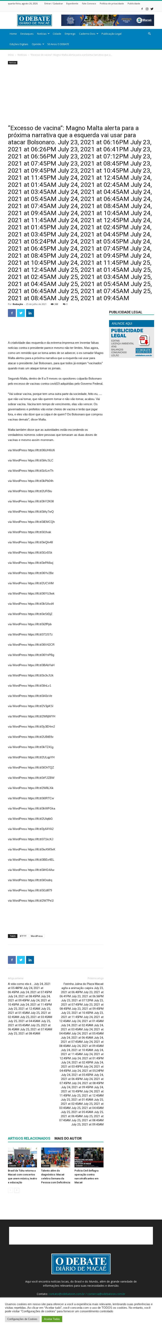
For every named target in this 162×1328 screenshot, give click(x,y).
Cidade (57, 33)
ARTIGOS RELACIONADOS (29, 1138)
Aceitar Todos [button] (52, 1319)
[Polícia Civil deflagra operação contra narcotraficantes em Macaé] (89, 1157)
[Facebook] (142, 8)
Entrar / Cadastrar (53, 3)
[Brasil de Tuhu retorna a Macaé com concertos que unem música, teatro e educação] (22, 1157)
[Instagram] (147, 8)
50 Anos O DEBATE (58, 44)
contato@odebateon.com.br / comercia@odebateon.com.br (87, 1294)
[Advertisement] (81, 94)
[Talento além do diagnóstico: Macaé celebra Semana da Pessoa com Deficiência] (55, 1157)
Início (11, 54)
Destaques (27, 33)
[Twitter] (152, 8)
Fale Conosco (89, 3)
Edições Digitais (19, 44)
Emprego (70, 33)
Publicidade (134, 3)
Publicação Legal (112, 33)
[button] (149, 34)
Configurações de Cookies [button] (22, 1319)
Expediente (72, 3)
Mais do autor (68, 1138)
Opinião (36, 44)
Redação (18, 304)
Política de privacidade (112, 3)
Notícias (42, 33)
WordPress (37, 935)
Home (13, 33)
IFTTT (23, 935)
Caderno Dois (87, 33)
